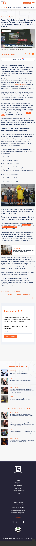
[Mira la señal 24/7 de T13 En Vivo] (27, 3)
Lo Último (4, 7)
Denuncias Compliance (18, 513)
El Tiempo (26, 7)
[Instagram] (12, 522)
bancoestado (7, 294)
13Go (18, 493)
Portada (18, 480)
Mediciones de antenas (18, 510)
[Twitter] (16, 522)
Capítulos (18, 488)
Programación (18, 485)
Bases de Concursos (18, 491)
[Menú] (33, 3)
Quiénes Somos (18, 502)
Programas (18, 483)
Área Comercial (18, 505)
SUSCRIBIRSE (10, 337)
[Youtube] (23, 522)
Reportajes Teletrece (14, 7)
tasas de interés (8, 298)
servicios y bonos (24, 298)
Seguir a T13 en (16, 59)
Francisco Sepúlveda (8, 54)
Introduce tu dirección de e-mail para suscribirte (15, 327)
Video (32, 7)
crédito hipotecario (23, 294)
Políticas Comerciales (18, 507)
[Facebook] (20, 522)
